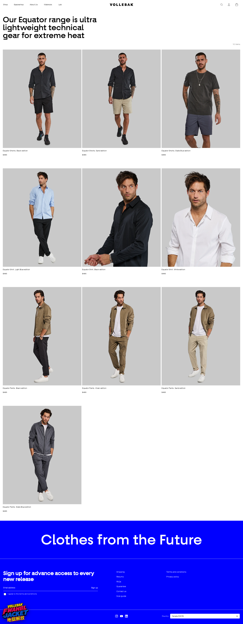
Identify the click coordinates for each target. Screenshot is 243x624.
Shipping (120, 572)
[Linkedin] (126, 616)
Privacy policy (172, 576)
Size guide (121, 596)
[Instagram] (116, 616)
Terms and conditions (176, 572)
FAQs (118, 581)
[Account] (229, 5)
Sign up (94, 588)
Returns (120, 576)
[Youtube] (121, 616)
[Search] (222, 5)
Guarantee (121, 586)
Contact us (121, 591)
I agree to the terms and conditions (22, 594)
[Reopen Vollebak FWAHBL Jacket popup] (15, 612)
